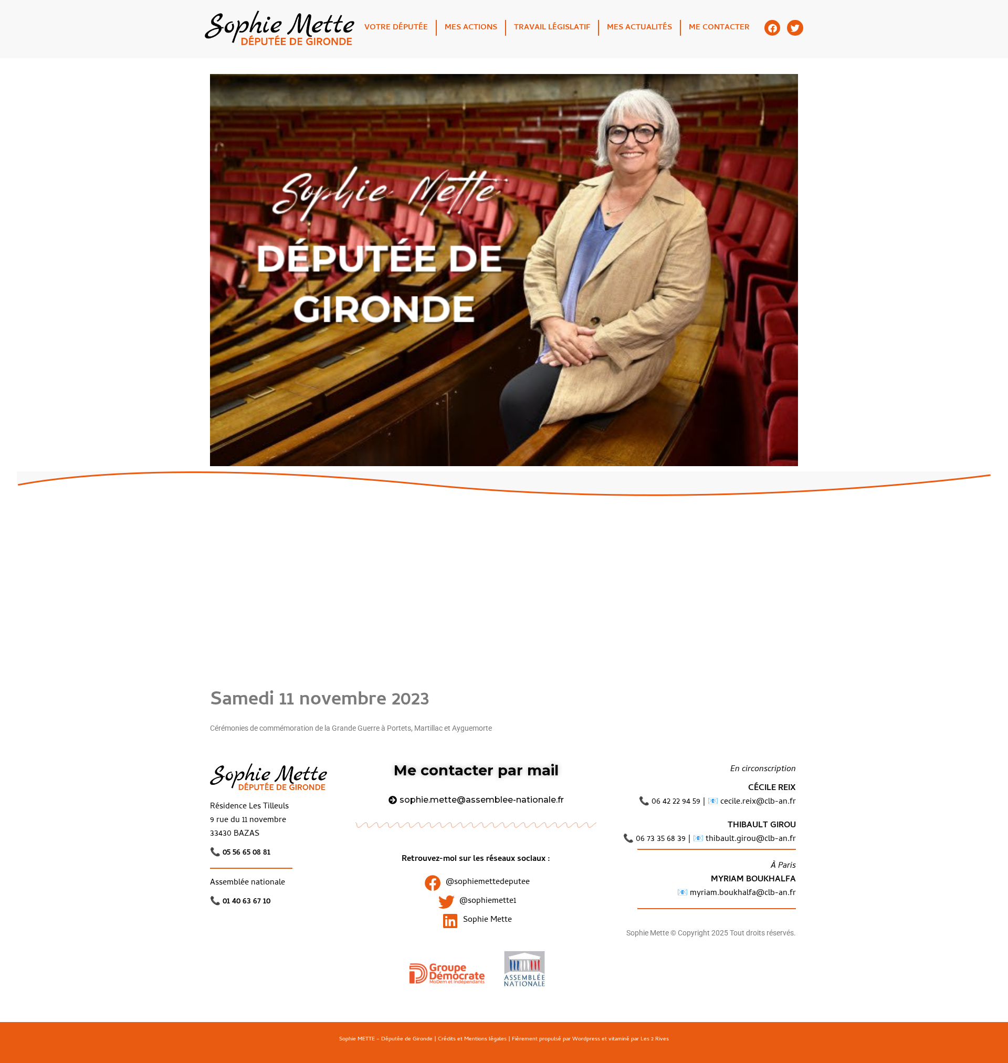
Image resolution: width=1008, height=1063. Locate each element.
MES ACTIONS (471, 28)
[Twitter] (795, 28)
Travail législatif (552, 28)
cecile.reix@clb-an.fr (758, 802)
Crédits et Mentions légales (472, 1039)
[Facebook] (772, 28)
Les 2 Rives (654, 1039)
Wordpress (586, 1039)
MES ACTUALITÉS (639, 28)
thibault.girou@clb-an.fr (751, 839)
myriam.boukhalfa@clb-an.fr (742, 893)
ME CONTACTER (719, 28)
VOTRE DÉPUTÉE (396, 28)
